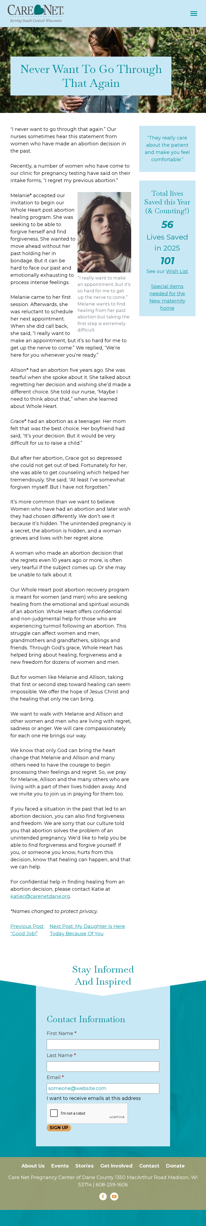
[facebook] (103, 1196)
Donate (175, 1166)
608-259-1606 (112, 1185)
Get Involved (116, 1166)
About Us (33, 1166)
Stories (84, 1166)
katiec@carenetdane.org (40, 896)
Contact (149, 1166)
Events (60, 1166)
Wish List (177, 271)
